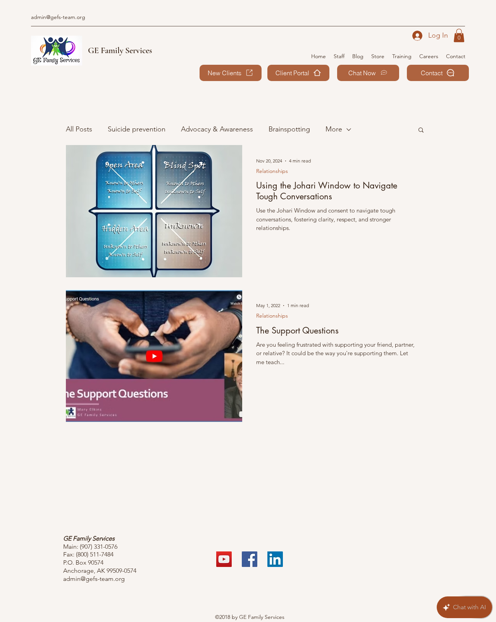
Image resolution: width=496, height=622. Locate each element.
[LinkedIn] (275, 559)
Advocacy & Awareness (217, 129)
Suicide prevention (136, 129)
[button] (459, 35)
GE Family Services (120, 50)
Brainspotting (289, 129)
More (334, 129)
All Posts (79, 129)
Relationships (272, 171)
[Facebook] (249, 559)
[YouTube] (224, 559)
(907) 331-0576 (98, 546)
